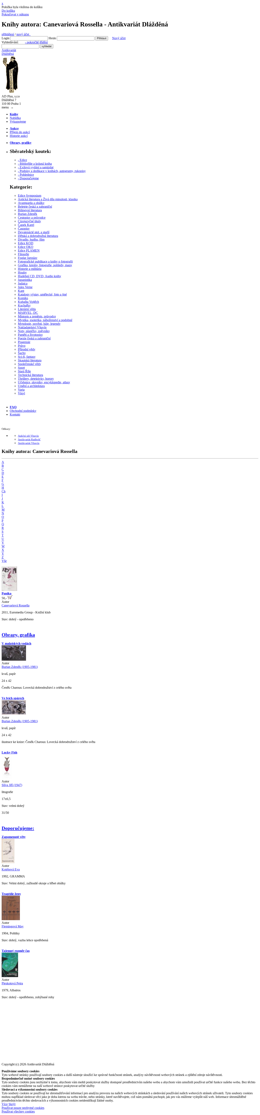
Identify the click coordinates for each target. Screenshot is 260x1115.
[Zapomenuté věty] (8, 862)
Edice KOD (25, 243)
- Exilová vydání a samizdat (35, 167)
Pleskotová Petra (12, 983)
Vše (4, 561)
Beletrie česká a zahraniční (35, 206)
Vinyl (21, 393)
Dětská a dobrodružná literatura (38, 236)
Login (5, 38)
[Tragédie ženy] (11, 919)
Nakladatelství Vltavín (32, 327)
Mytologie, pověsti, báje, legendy (39, 323)
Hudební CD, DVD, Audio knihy (39, 276)
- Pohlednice (26, 174)
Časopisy (24, 228)
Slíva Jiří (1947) (12, 785)
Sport (21, 367)
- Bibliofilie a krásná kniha (35, 163)
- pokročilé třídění (36, 42)
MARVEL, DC (28, 312)
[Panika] (9, 589)
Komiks (23, 298)
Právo (21, 345)
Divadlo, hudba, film (31, 239)
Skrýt (12, 1104)
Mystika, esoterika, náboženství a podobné (45, 320)
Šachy (22, 353)
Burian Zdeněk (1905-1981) (20, 667)
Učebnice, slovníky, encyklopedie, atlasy (44, 382)
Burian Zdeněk (27, 214)
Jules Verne (25, 287)
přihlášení (8, 34)
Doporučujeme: (18, 828)
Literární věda (27, 309)
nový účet (23, 34)
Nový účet (119, 38)
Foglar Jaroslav (27, 258)
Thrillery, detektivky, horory (36, 378)
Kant (21, 290)
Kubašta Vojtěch (28, 301)
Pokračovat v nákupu (15, 14)
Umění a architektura (31, 386)
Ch (3, 491)
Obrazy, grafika (18, 634)
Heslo (52, 38)
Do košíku (8, 10)
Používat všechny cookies (18, 1111)
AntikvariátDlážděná (9, 52)
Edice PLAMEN (29, 250)
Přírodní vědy (26, 349)
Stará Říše (24, 371)
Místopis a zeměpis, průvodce (37, 316)
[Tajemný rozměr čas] (10, 976)
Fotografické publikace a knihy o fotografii (45, 261)
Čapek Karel (26, 225)
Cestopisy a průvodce (32, 217)
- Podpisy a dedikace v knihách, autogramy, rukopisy (52, 171)
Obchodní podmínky (23, 410)
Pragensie (24, 342)
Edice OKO (25, 247)
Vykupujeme (18, 121)
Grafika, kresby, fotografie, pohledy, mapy (45, 265)
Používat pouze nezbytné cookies (23, 1108)
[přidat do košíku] (10, 598)
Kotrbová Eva (11, 869)
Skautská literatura (29, 360)
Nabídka (15, 118)
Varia (21, 389)
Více (5, 1104)
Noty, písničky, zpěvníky (34, 331)
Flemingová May (13, 926)
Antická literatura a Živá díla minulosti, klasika (48, 199)
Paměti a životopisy (30, 334)
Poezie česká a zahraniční (34, 338)
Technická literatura (30, 375)
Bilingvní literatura (30, 210)
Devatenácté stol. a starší (33, 232)
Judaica (22, 283)
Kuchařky (24, 305)
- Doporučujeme (28, 178)
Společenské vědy (29, 364)
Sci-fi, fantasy (27, 356)
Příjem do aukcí (20, 132)
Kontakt (15, 414)
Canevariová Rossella (15, 605)
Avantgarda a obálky (31, 203)
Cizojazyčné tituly (29, 221)
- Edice (22, 160)
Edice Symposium (29, 195)
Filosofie (23, 254)
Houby (22, 272)
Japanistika (25, 279)
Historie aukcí (19, 135)
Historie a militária (29, 269)
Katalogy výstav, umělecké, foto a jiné (42, 294)
